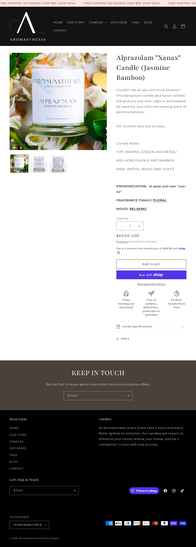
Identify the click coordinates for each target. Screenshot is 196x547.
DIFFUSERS (18, 448)
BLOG (14, 461)
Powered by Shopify (47, 538)
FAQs (13, 455)
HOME (14, 428)
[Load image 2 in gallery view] (39, 163)
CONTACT (17, 468)
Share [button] (125, 338)
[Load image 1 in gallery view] (19, 163)
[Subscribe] (128, 395)
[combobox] (151, 101)
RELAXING (138, 209)
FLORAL (160, 200)
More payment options (151, 283)
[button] (97, 22)
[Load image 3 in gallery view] (58, 163)
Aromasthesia (27, 538)
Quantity (122, 218)
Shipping (122, 241)
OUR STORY (18, 435)
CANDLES (17, 441)
